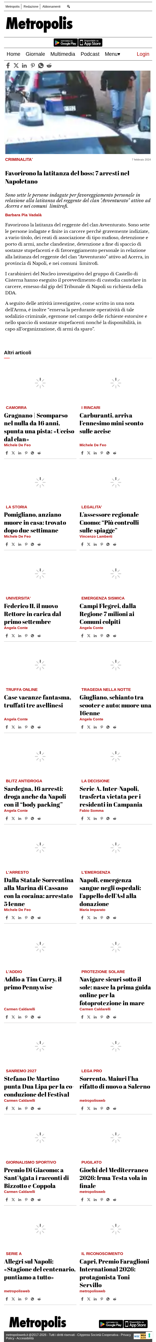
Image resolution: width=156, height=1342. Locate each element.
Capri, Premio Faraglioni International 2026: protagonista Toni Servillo (114, 1273)
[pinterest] (33, 65)
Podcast (90, 54)
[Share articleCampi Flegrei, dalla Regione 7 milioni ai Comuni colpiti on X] (89, 636)
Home (13, 54)
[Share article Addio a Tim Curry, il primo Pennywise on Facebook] (7, 1017)
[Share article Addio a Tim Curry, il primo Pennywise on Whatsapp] (33, 1017)
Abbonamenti (51, 6)
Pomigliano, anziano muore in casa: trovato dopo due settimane (35, 522)
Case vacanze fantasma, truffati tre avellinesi (37, 701)
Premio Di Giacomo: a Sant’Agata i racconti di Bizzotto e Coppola (36, 1178)
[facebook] (8, 65)
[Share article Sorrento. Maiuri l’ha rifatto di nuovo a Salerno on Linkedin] (95, 1108)
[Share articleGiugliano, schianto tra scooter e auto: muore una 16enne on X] (89, 727)
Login (143, 54)
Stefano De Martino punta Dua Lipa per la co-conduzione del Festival (39, 1086)
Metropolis (13, 6)
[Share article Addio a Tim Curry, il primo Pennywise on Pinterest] (26, 1017)
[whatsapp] (41, 65)
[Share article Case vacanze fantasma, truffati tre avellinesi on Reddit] (39, 727)
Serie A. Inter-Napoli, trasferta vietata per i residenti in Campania (111, 796)
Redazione (31, 6)
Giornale (35, 54)
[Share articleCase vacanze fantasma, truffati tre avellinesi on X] (13, 727)
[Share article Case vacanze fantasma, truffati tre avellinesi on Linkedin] (20, 727)
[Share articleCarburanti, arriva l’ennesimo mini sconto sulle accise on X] (89, 453)
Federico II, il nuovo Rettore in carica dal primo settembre (32, 614)
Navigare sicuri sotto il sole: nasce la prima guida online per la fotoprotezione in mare (115, 991)
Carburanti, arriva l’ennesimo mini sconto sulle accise (111, 423)
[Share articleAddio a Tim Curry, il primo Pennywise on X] (13, 1017)
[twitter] (16, 65)
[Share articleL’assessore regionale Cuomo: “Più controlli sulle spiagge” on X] (89, 544)
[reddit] (49, 65)
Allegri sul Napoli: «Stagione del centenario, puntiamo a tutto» (40, 1269)
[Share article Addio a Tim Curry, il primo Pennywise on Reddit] (39, 1017)
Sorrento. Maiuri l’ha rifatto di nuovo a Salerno (115, 1082)
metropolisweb (92, 1100)
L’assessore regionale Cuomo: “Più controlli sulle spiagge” (109, 522)
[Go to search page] (68, 6)
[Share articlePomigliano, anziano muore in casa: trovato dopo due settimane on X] (13, 544)
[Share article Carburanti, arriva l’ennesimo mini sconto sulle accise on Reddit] (115, 453)
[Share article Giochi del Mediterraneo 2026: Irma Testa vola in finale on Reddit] (115, 1199)
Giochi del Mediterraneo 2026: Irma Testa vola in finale (114, 1178)
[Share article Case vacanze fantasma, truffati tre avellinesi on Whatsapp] (33, 727)
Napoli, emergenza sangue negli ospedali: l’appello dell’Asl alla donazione (110, 892)
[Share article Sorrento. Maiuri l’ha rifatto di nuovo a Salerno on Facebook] (82, 1108)
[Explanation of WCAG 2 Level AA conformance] (142, 1338)
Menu (111, 54)
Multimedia (62, 54)
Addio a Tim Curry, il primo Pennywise (33, 983)
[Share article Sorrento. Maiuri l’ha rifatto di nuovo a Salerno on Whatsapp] (108, 1108)
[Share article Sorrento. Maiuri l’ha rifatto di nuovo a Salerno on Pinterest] (102, 1108)
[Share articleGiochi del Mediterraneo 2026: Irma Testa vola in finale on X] (89, 1199)
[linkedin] (24, 65)
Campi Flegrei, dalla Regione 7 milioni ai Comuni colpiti (108, 614)
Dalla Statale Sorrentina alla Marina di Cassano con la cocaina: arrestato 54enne (39, 892)
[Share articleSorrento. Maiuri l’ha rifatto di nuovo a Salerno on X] (89, 1108)
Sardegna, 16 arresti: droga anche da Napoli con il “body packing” (35, 796)
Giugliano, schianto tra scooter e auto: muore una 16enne (115, 705)
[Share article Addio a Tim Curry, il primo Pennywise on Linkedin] (20, 1017)
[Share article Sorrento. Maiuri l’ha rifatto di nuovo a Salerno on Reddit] (115, 1108)
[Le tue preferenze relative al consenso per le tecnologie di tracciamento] (149, 1335)
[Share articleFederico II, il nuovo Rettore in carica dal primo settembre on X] (13, 636)
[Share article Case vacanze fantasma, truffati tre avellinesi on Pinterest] (26, 727)
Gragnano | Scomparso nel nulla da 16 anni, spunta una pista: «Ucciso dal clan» (39, 427)
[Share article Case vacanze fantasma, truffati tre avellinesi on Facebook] (7, 727)
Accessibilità (25, 1338)
